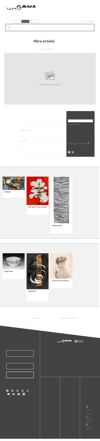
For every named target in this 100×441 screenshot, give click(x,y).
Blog (47, 399)
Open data (49, 390)
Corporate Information (44, 437)
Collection (20, 13)
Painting (23, 138)
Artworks (70, 14)
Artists (80, 14)
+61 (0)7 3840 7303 (89, 417)
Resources (33, 21)
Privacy (21, 437)
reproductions (35, 316)
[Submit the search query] (7, 28)
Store (48, 397)
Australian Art (25, 128)
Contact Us (90, 425)
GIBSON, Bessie (46, 48)
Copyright (30, 437)
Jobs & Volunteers (9, 437)
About (48, 402)
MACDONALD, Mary (11, 272)
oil (21, 143)
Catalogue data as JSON (77, 143)
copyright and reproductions (68, 316)
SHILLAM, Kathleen (35, 294)
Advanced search (89, 21)
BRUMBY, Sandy (9, 193)
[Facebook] (69, 152)
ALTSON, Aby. (57, 284)
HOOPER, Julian (33, 210)
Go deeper (90, 14)
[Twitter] (72, 152)
